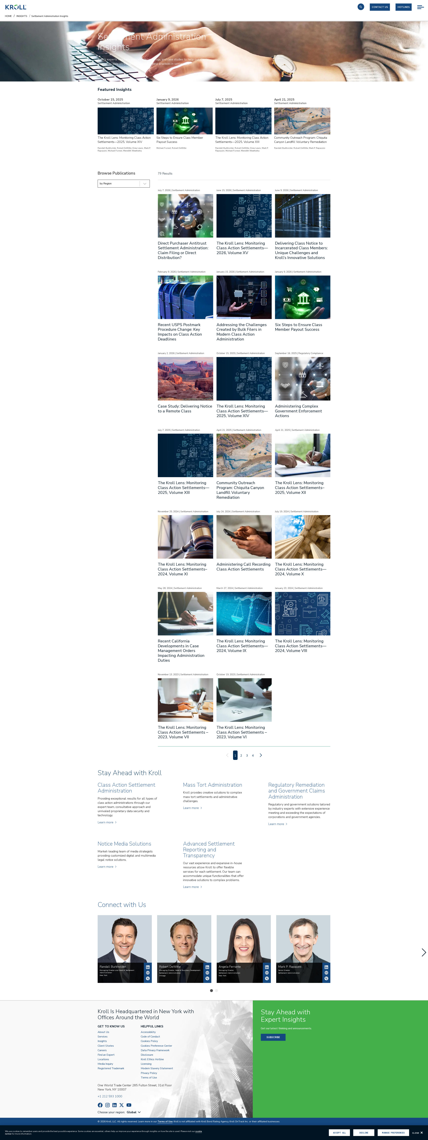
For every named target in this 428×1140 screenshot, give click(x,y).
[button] (360, 6)
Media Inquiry (105, 1064)
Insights (102, 1041)
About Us (103, 1032)
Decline (363, 1132)
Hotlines (404, 7)
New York (103, 975)
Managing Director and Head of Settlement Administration (117, 971)
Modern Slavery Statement (157, 1068)
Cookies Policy (149, 1041)
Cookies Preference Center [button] (156, 1045)
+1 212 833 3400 (148, 978)
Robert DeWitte (207, 967)
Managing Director (226, 970)
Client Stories (106, 1045)
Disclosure (147, 1055)
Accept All (339, 1132)
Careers (102, 1050)
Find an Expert (106, 1055)
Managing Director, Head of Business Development (179, 970)
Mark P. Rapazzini (326, 967)
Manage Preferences (393, 1132)
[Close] (421, 1132)
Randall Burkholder (148, 967)
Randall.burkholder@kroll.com (148, 973)
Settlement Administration (170, 973)
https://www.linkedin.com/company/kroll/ (114, 1105)
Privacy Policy (149, 1073)
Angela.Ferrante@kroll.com (267, 973)
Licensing (146, 1064)
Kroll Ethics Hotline (152, 1059)
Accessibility (148, 1032)
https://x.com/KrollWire (121, 1105)
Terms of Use (149, 1077)
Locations (103, 1059)
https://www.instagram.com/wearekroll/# (107, 1105)
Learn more (105, 822)
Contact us (380, 7)
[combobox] (134, 1112)
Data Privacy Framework (155, 1050)
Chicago (162, 976)
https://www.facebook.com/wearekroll (100, 1105)
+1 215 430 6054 (326, 978)
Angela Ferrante (267, 967)
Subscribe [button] (273, 1037)
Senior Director (284, 970)
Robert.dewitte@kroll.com (207, 973)
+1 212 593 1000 (110, 1096)
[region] (214, 1132)
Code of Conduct (150, 1036)
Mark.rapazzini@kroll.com (326, 973)
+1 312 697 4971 (207, 978)
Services (103, 1036)
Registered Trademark (111, 1068)
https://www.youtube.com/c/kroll (128, 1105)
